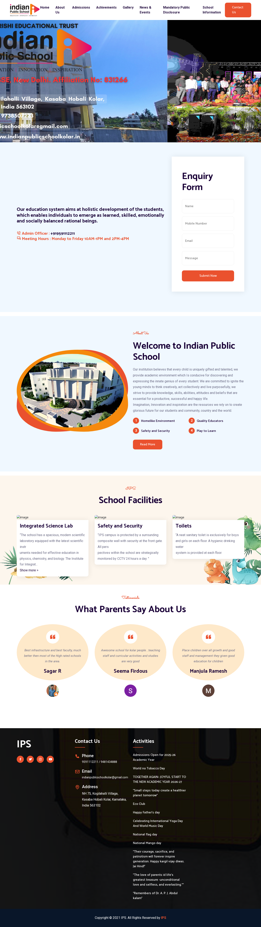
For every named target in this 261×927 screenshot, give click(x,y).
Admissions (81, 7)
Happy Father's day (146, 812)
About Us (60, 10)
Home (44, 7)
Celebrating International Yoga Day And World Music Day (158, 824)
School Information (212, 10)
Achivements (106, 7)
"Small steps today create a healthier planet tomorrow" (159, 793)
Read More (147, 444)
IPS (24, 744)
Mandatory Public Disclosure (176, 10)
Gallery (128, 7)
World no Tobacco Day (149, 768)
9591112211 (90, 761)
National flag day (145, 834)
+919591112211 (63, 233)
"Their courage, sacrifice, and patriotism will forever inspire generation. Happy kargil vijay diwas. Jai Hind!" (158, 859)
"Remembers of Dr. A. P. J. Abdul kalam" (155, 896)
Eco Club (139, 804)
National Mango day (147, 843)
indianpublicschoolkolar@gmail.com (105, 777)
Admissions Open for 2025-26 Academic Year (154, 757)
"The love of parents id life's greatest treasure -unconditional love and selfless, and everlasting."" (158, 880)
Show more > (185, 570)
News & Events (145, 10)
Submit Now (208, 276)
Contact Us (237, 10)
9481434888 (109, 761)
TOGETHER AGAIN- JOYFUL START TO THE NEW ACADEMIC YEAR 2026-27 (159, 779)
